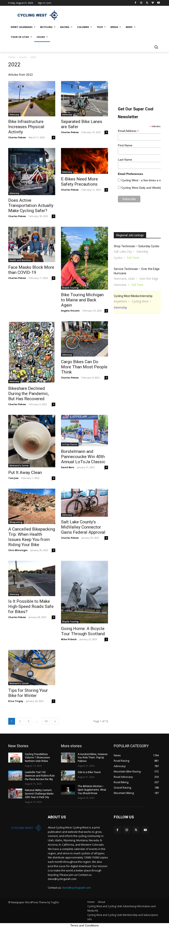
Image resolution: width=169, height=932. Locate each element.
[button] (156, 47)
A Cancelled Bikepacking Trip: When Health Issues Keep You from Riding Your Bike (31, 537)
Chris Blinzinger (18, 550)
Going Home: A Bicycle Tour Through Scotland (83, 631)
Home (11, 57)
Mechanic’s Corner (19, 465)
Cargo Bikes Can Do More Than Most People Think (84, 367)
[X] (147, 3)
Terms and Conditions (84, 925)
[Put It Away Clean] (31, 441)
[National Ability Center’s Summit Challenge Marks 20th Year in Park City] (15, 793)
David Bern (67, 467)
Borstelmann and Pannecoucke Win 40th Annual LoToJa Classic (83, 456)
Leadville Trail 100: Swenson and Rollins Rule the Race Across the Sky (40, 776)
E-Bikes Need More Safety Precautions (79, 182)
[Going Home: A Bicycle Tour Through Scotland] (84, 592)
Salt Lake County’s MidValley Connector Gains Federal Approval (83, 527)
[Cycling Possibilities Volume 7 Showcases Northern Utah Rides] (15, 758)
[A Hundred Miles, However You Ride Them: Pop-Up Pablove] (68, 758)
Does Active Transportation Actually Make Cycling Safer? (30, 205)
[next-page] (55, 721)
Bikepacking (15, 522)
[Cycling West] (36, 15)
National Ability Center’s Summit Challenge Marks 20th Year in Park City (39, 794)
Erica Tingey (15, 701)
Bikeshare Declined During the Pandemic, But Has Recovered (28, 393)
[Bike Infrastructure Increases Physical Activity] (31, 98)
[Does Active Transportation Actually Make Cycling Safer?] (31, 171)
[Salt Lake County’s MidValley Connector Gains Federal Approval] (84, 503)
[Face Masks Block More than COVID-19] (31, 244)
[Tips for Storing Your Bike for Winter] (31, 667)
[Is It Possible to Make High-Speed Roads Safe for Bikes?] (31, 578)
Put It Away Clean (25, 472)
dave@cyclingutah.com (76, 887)
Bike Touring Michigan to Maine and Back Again (82, 300)
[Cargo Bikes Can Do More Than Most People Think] (84, 339)
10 (46, 721)
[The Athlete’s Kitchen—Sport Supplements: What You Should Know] (68, 790)
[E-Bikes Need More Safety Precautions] (84, 161)
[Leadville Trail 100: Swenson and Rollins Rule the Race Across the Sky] (15, 775)
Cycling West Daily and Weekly (141, 187)
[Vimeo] (152, 3)
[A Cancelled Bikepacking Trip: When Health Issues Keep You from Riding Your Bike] (31, 506)
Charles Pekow (17, 137)
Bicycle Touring (70, 287)
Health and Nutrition (20, 260)
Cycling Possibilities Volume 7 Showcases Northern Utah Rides (37, 758)
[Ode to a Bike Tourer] (68, 775)
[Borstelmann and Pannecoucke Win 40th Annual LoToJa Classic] (84, 430)
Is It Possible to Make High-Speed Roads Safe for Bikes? (31, 606)
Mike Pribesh (69, 639)
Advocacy (14, 114)
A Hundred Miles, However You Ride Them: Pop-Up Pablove (93, 758)
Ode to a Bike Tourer (89, 772)
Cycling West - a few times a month (144, 180)
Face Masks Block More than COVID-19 (31, 270)
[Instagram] (141, 3)
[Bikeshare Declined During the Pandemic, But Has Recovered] (31, 352)
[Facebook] (135, 3)
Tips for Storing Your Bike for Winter (28, 693)
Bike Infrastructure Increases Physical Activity (26, 126)
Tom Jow (13, 478)
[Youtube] (158, 3)
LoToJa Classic (69, 444)
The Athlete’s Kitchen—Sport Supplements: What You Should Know (92, 790)
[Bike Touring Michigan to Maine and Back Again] (84, 258)
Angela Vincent (70, 310)
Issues (23, 57)
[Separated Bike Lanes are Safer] (84, 98)
